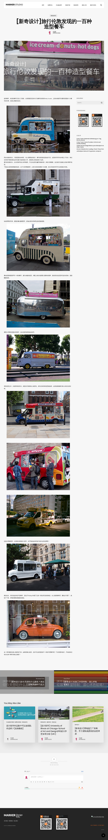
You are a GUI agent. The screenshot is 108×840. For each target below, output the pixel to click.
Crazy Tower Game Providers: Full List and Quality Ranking (89, 142)
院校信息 (54, 722)
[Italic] (33, 782)
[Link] (49, 782)
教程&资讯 (53, 15)
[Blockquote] (44, 782)
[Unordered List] (42, 782)
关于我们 (6, 820)
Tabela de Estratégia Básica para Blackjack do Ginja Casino (90, 146)
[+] (53, 781)
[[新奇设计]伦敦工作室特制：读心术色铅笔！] (81, 682)
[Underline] (35, 782)
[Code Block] (47, 782)
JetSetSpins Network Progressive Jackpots (89, 151)
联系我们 (11, 820)
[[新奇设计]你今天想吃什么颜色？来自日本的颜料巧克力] (27, 682)
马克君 (54, 31)
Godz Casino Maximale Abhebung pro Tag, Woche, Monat (89, 139)
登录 (82, 771)
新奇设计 (77, 724)
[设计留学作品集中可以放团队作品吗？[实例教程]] (19, 725)
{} (50, 781)
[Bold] (31, 782)
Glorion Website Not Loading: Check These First (90, 149)
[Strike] (38, 782)
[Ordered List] (40, 782)
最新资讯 (49, 722)
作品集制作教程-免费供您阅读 (13, 722)
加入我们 (16, 820)
